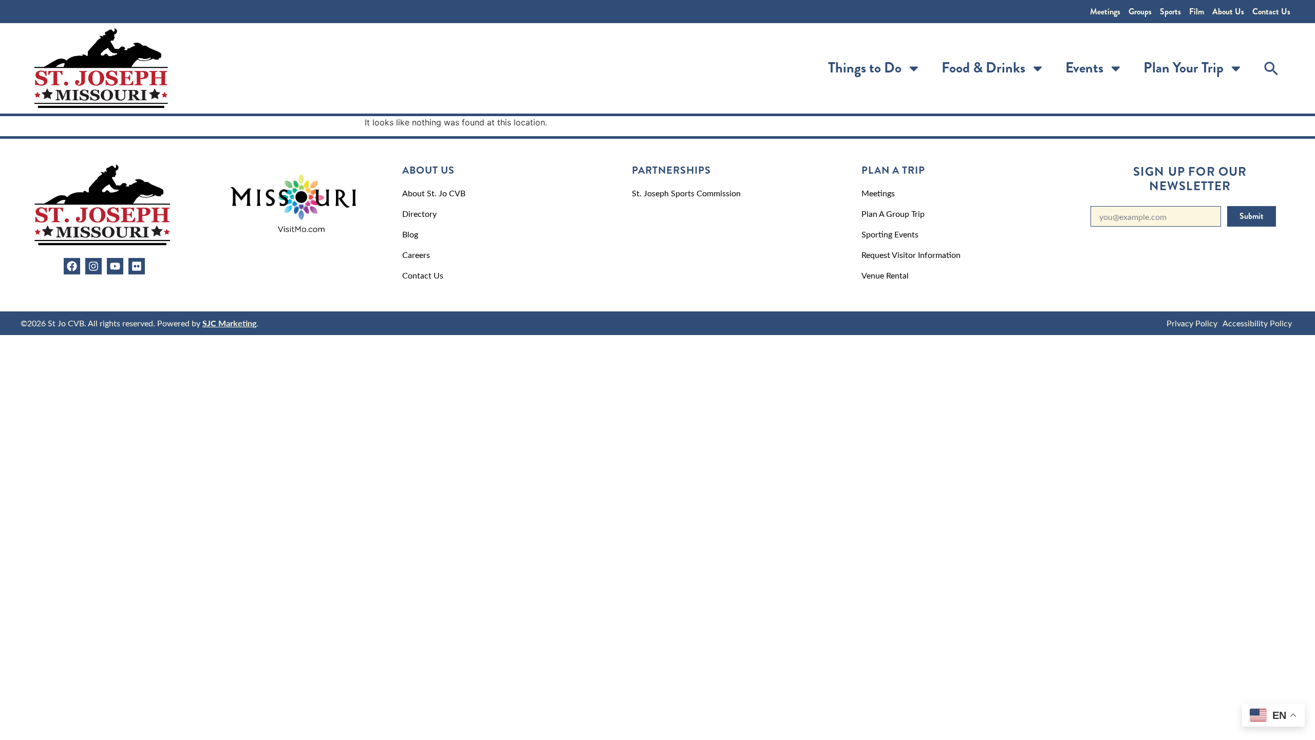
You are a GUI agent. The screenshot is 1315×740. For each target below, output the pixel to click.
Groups (1140, 11)
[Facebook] (72, 266)
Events (1084, 68)
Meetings (1105, 11)
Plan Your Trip (1183, 68)
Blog (410, 234)
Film (1196, 11)
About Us (1228, 11)
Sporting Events (889, 234)
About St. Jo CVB (433, 193)
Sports (1170, 11)
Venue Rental (885, 275)
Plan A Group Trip (893, 213)
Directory (419, 213)
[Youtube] (115, 266)
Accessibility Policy (1257, 323)
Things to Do (864, 68)
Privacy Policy (1192, 323)
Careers (416, 254)
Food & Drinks (983, 68)
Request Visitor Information (911, 254)
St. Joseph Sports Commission (686, 193)
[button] (1271, 68)
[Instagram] (93, 266)
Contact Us (1271, 11)
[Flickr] (136, 266)
